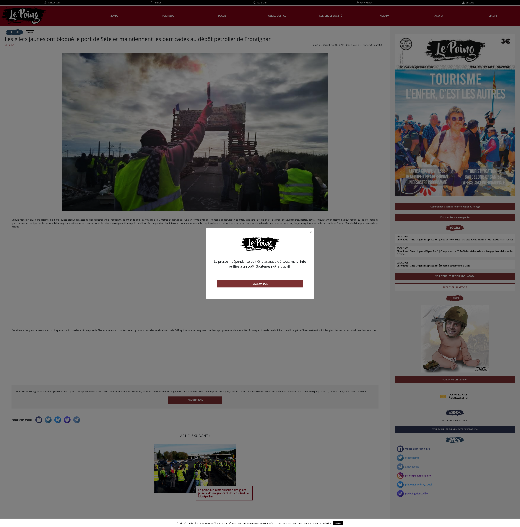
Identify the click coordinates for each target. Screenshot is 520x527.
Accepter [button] (338, 523)
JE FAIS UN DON (260, 283)
